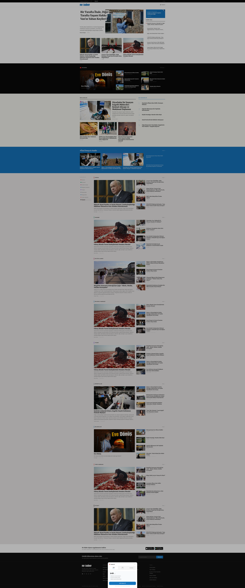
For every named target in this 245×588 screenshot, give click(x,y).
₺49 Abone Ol (122, 583)
